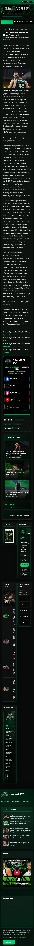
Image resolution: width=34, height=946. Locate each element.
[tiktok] (32, 2)
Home (4, 28)
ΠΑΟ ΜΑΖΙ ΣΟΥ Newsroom (18, 42)
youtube (6, 353)
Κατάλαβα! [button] (8, 942)
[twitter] (25, 2)
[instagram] (27, 2)
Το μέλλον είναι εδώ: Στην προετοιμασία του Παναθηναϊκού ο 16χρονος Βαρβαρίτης (15, 471)
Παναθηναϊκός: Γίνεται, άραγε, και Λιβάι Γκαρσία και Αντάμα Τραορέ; (14, 688)
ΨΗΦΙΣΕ (25, 564)
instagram (6, 347)
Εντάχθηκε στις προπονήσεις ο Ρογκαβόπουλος (17, 493)
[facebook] (22, 2)
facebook (6, 335)
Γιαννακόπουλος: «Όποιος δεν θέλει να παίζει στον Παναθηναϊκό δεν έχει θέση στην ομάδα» (14, 641)
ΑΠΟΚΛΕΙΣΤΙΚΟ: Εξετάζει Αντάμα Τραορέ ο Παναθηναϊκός (14, 667)
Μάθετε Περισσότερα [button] (19, 937)
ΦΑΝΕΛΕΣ (17, 801)
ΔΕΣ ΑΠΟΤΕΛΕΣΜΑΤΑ (24, 574)
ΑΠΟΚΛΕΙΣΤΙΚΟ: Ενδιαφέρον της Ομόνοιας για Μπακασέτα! (14, 616)
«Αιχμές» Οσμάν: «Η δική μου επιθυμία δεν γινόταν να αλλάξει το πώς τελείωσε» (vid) (9, 601)
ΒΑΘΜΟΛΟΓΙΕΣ (25, 801)
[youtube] (30, 2)
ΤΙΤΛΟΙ (12, 801)
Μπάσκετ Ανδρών (25, 28)
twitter (5, 341)
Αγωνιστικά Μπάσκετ (14, 28)
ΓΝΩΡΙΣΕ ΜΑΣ (9, 777)
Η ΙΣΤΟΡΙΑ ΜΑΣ (5, 801)
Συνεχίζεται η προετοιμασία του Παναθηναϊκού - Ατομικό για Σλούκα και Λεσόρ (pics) (16, 453)
